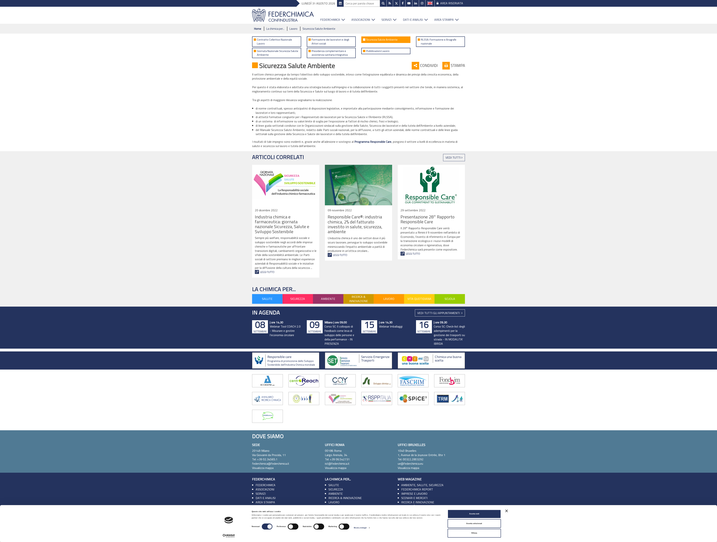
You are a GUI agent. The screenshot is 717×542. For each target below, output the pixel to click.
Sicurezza (297, 299)
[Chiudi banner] (506, 510)
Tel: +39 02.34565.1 (264, 459)
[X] (396, 3)
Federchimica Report (417, 489)
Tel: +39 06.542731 (337, 459)
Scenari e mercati (414, 498)
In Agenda (266, 312)
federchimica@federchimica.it (270, 463)
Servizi (386, 19)
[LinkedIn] (415, 3)
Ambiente (328, 299)
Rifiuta (474, 533)
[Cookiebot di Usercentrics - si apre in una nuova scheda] (228, 536)
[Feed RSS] (390, 3)
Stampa (457, 65)
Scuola (450, 299)
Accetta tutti (474, 514)
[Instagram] (422, 3)
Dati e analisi (413, 19)
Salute (267, 299)
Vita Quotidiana (419, 299)
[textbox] (362, 3)
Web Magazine (410, 479)
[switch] (293, 527)
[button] (344, 19)
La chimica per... (275, 29)
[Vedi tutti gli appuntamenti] (340, 3)
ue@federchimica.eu (410, 463)
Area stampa (444, 19)
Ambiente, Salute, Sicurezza (422, 485)
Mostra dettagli (360, 528)
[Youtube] (408, 3)
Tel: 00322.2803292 (410, 459)
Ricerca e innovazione (417, 502)
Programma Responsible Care (372, 141)
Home (257, 29)
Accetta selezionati (474, 523)
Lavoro (293, 29)
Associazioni (360, 19)
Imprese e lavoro (414, 493)
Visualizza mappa (263, 468)
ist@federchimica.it (337, 463)
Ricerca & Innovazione (358, 298)
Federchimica (330, 19)
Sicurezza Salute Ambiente (318, 29)
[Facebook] (402, 3)
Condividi (428, 65)
